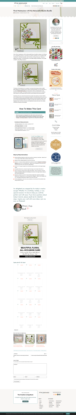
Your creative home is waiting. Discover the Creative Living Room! (50, 0)
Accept (68, 413)
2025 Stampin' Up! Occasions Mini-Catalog (20, 350)
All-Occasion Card (29, 350)
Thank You (58, 405)
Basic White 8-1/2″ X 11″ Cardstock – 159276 (30, 286)
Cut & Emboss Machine (37, 350)
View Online (53, 133)
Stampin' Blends (43, 350)
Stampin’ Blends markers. (21, 90)
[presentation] (51, 99)
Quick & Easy (58, 402)
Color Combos (51, 405)
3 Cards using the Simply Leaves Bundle (57, 99)
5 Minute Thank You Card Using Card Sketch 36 (21, 355)
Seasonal (57, 403)
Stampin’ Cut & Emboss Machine (22, 117)
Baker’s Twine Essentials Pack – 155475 (21, 312)
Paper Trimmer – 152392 (39, 312)
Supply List (16, 329)
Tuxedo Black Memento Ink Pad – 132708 (38, 286)
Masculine (51, 406)
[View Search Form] (62, 6)
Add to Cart (21, 275)
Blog (49, 3)
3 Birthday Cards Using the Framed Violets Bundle (57, 116)
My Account (57, 3)
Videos (57, 406)
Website (38, 376)
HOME (43, 3)
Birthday (50, 402)
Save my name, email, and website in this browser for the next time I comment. (26, 379)
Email (26, 376)
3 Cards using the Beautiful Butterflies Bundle (39, 354)
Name (15, 376)
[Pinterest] (56, 6)
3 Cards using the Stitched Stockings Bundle (57, 110)
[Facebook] (53, 6)
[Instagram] (60, 6)
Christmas (51, 403)
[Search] (61, 43)
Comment (16, 364)
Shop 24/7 (41, 405)
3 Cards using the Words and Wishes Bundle (57, 104)
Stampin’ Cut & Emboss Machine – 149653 (30, 312)
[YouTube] (58, 6)
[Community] (55, 6)
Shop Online (58, 133)
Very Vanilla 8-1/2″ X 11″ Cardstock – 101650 (21, 286)
